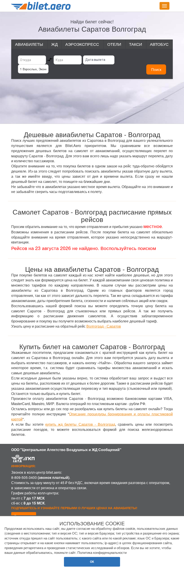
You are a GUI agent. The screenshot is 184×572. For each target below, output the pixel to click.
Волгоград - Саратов (103, 326)
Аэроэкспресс (82, 44)
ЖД (54, 44)
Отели (114, 44)
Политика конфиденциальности (102, 552)
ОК (92, 561)
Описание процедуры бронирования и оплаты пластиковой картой (92, 416)
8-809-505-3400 (24, 477)
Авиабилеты (29, 44)
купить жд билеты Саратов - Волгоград (80, 424)
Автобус (159, 44)
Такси (135, 44)
